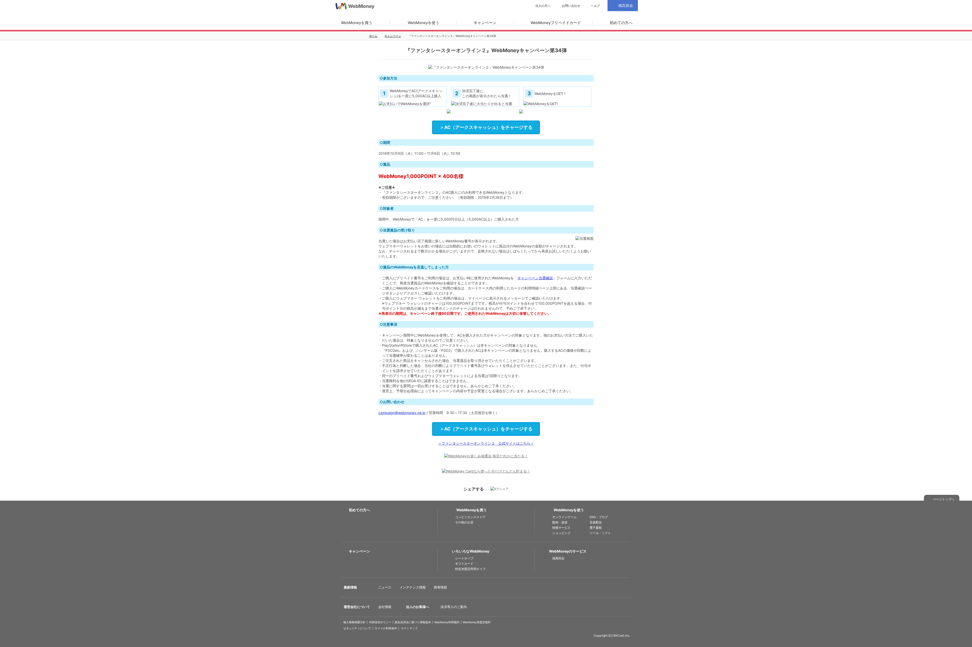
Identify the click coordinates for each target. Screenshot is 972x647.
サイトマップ (409, 628)
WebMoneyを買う (356, 22)
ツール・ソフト (600, 533)
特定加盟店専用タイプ (470, 569)
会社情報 (384, 607)
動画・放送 (560, 522)
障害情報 (440, 587)
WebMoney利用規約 (446, 622)
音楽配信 (596, 522)
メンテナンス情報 (412, 587)
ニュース (384, 587)
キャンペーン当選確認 (535, 278)
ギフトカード (464, 563)
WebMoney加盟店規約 (477, 622)
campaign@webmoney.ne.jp (402, 412)
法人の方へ (543, 5)
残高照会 (558, 558)
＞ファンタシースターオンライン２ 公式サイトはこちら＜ (486, 443)
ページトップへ (943, 499)
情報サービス (561, 528)
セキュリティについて (357, 628)
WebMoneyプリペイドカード (556, 22)
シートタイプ (464, 558)
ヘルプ (595, 5)
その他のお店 (464, 522)
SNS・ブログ (599, 517)
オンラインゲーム (564, 517)
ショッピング (561, 533)
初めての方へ (621, 22)
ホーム (373, 36)
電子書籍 (596, 528)
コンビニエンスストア (470, 517)
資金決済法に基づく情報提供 (413, 622)
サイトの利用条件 (386, 628)
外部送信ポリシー (380, 622)
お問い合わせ (571, 5)
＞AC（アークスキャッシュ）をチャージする (486, 127)
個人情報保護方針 (354, 622)
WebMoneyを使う (423, 22)
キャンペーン (485, 22)
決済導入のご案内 (453, 607)
